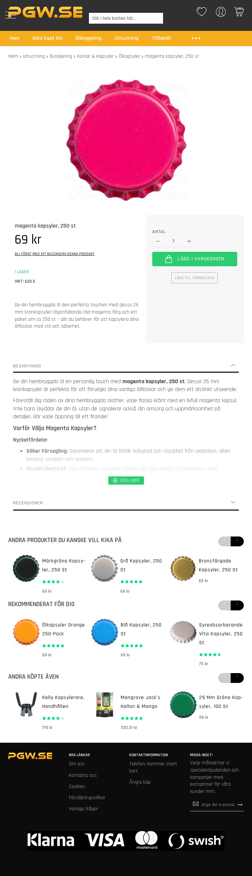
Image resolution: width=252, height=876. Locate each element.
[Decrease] (158, 241)
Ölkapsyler (129, 56)
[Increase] (189, 241)
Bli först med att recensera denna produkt (54, 254)
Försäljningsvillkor (87, 797)
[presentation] (237, 541)
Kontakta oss (83, 775)
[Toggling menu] (10, 15)
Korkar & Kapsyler (95, 56)
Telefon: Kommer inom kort (153, 767)
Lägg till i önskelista (194, 277)
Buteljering (61, 56)
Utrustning (34, 56)
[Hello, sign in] (221, 14)
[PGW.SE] (45, 12)
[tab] (126, 366)
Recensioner (28, 503)
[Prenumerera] (240, 804)
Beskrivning (27, 366)
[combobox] (126, 18)
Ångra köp (140, 782)
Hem (13, 56)
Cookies (77, 786)
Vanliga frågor (83, 808)
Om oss (77, 763)
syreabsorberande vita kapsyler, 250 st (221, 634)
